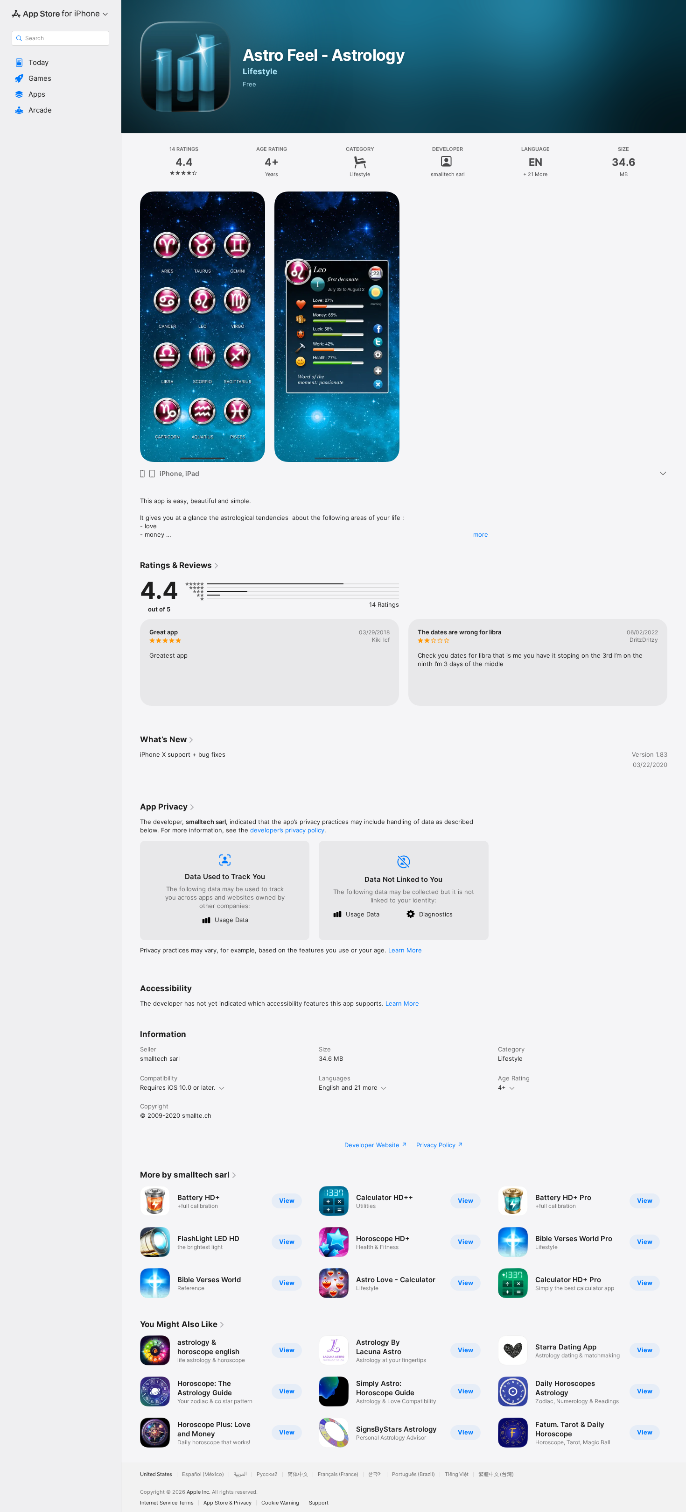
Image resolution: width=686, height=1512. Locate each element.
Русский (267, 1474)
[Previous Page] (130, 662)
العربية (240, 1474)
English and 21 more (348, 1087)
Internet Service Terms (167, 1502)
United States (156, 1474)
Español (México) (203, 1474)
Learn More (405, 950)
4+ (502, 1087)
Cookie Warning (280, 1502)
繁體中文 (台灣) (496, 1474)
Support (319, 1502)
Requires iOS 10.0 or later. (178, 1087)
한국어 (375, 1474)
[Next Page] (676, 662)
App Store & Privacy (227, 1502)
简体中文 (297, 1474)
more (480, 534)
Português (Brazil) (413, 1474)
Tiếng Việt (457, 1474)
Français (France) (338, 1474)
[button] (60, 63)
